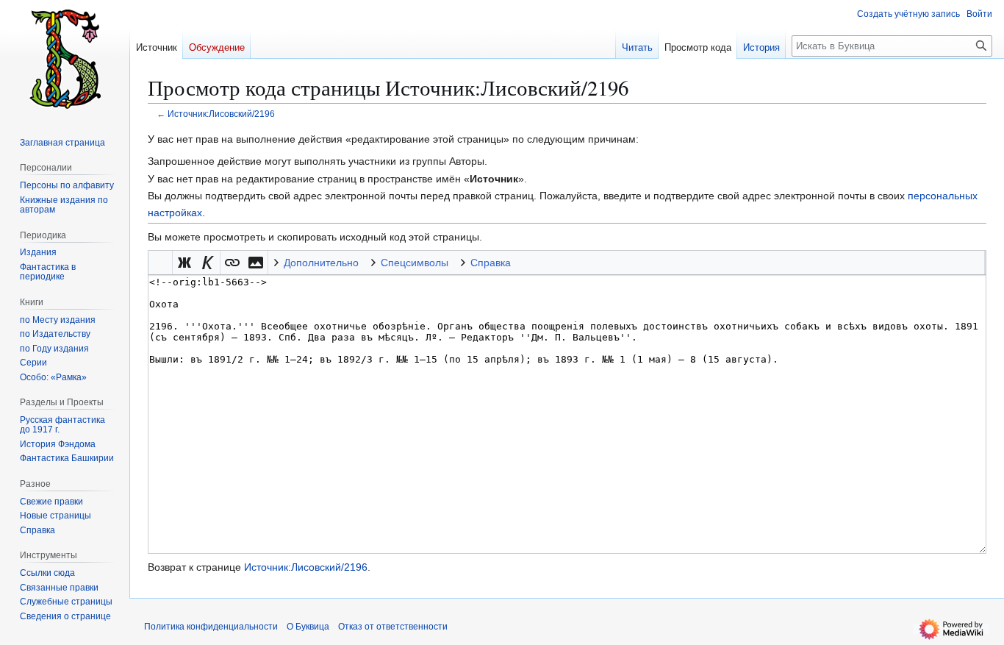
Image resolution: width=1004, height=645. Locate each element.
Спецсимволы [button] (414, 262)
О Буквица (308, 626)
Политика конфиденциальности (211, 626)
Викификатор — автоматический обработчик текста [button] (160, 262)
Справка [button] (490, 262)
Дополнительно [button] (321, 262)
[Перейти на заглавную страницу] (64, 59)
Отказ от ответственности (393, 626)
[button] (184, 262)
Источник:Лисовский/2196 (221, 113)
